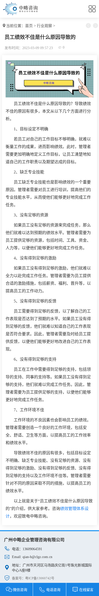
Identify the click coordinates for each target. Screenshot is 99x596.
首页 (29, 26)
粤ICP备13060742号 (39, 578)
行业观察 (44, 26)
